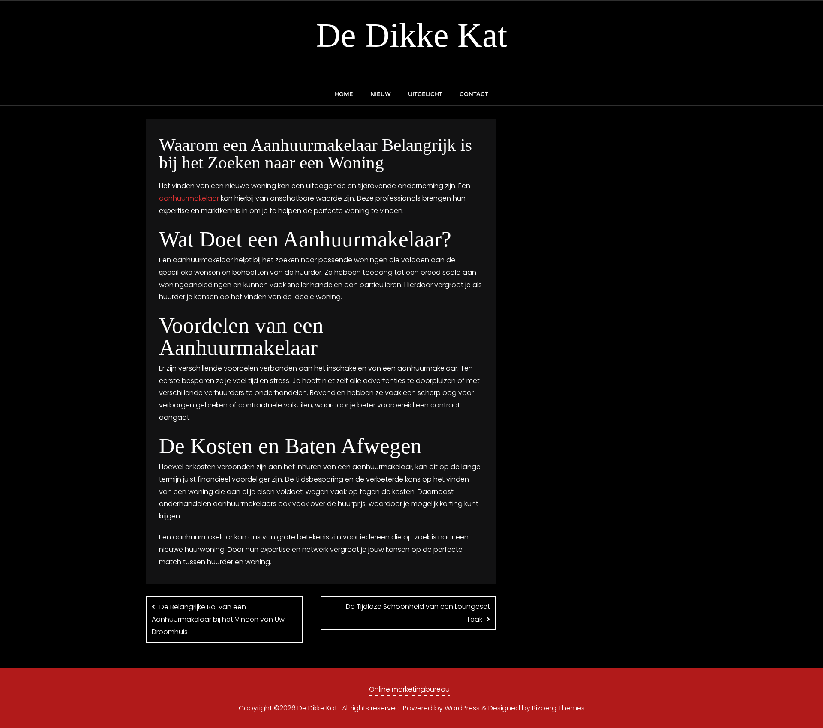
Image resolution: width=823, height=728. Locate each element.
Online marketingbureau (409, 689)
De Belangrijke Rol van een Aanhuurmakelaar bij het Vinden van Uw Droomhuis (218, 619)
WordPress (462, 708)
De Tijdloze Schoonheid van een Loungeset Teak (418, 613)
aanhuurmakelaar (189, 198)
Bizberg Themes (558, 708)
